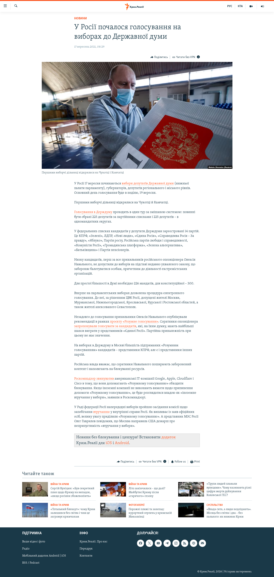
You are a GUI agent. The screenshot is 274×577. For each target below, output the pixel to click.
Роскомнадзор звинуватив (94, 379)
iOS (109, 443)
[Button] (159, 57)
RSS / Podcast (30, 562)
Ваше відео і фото (33, 541)
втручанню (101, 412)
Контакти (86, 555)
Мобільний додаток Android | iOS (44, 555)
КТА (240, 6)
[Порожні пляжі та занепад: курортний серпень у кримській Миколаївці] (113, 510)
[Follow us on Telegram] (167, 543)
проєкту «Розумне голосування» (134, 321)
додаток (168, 437)
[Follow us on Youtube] (158, 543)
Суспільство (215, 505)
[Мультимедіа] (251, 6)
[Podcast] (193, 543)
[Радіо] (262, 6)
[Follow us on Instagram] (175, 543)
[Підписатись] (202, 543)
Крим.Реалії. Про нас (93, 541)
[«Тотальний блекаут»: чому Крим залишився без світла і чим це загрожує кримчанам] (35, 510)
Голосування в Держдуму (93, 212)
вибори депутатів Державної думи (148, 183)
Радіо (25, 548)
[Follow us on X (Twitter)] (149, 543)
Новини (80, 18)
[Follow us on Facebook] (140, 543)
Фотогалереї (136, 505)
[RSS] (184, 543)
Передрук (86, 548)
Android (122, 443)
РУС (229, 6)
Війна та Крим (60, 484)
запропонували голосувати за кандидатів (105, 326)
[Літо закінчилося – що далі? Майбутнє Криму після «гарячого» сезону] (113, 489)
